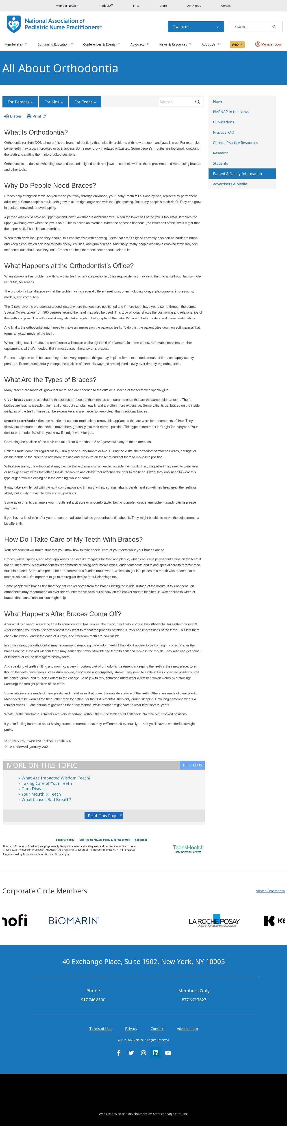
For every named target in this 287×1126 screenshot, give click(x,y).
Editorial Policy (65, 839)
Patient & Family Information (237, 173)
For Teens (83, 102)
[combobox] (179, 101)
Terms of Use (100, 1028)
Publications (223, 122)
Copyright (141, 839)
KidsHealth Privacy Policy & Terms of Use (104, 839)
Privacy (131, 1028)
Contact (157, 1028)
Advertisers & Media (230, 183)
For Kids (51, 102)
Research (220, 153)
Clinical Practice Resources (235, 142)
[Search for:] (249, 26)
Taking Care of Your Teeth (47, 783)
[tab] (192, 765)
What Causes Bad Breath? (46, 799)
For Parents (18, 102)
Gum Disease (34, 788)
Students (220, 163)
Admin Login (187, 1028)
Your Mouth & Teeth (41, 794)
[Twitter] (131, 1052)
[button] (270, 891)
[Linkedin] (155, 1052)
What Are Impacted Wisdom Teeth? (56, 778)
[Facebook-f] (118, 1052)
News (218, 101)
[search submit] (274, 26)
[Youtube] (168, 1052)
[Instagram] (143, 1052)
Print (37, 116)
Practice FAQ (223, 132)
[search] (249, 26)
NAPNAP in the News (231, 111)
